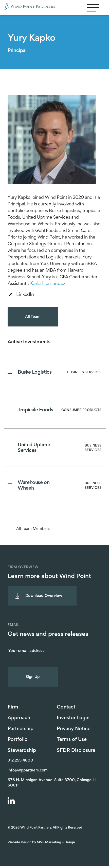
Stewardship (22, 750)
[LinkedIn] (12, 801)
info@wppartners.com (28, 770)
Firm (13, 707)
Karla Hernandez (47, 284)
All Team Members (33, 529)
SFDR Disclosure (76, 750)
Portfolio (18, 739)
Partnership (20, 729)
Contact (66, 707)
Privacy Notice (73, 729)
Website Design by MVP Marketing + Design (41, 842)
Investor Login (73, 718)
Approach (19, 718)
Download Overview (43, 596)
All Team (33, 317)
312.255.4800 (20, 760)
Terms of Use (72, 739)
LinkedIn (25, 295)
